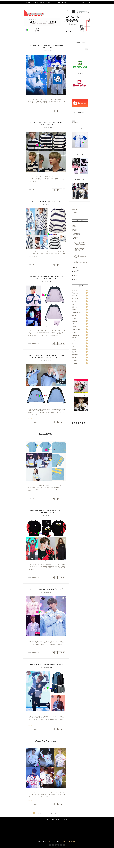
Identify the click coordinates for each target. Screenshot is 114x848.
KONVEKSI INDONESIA (76, 329)
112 (51, 813)
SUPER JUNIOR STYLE (75, 359)
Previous (27, 74)
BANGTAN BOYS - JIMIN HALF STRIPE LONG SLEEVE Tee (46, 511)
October (75, 235)
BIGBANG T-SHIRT (75, 299)
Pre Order (28, 2)
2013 (74, 276)
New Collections (37, 2)
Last (58, 813)
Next (64, 74)
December (76, 233)
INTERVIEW (74, 323)
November (76, 234)
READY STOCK (74, 343)
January (75, 270)
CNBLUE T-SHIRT (75, 304)
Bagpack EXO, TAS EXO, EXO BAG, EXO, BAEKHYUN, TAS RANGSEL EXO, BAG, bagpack (80, 395)
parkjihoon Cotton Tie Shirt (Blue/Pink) (46, 589)
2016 (74, 272)
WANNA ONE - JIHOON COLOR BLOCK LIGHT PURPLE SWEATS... (80, 246)
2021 (74, 227)
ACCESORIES (74, 295)
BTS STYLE (45, 204)
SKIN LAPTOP (74, 351)
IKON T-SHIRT (74, 320)
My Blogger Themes (73, 841)
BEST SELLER (50, 2)
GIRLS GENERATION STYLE (76, 312)
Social (44, 2)
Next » (55, 813)
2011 (74, 279)
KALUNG (73, 327)
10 (54, 789)
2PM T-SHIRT (74, 292)
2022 (74, 226)
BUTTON (73, 303)
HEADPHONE (74, 318)
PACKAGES (74, 211)
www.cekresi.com (75, 122)
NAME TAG (74, 337)
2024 (74, 225)
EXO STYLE (74, 309)
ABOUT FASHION (75, 293)
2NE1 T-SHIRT (74, 290)
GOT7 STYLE (74, 313)
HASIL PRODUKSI (75, 209)
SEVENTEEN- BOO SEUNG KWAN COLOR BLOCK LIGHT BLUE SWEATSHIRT (46, 356)
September (76, 237)
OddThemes (63, 841)
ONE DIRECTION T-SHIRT (76, 338)
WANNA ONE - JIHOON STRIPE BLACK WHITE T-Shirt (46, 124)
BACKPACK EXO (75, 298)
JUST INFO (74, 326)
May (75, 266)
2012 (74, 278)
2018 (74, 231)
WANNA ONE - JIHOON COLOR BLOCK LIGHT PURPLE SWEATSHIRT (46, 277)
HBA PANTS (74, 315)
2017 (74, 271)
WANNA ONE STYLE (45, 50)
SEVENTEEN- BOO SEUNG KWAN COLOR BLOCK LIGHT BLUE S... (79, 249)
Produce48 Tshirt (46, 434)
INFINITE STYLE (74, 321)
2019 (74, 230)
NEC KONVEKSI (74, 214)
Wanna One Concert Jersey (46, 741)
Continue (30, 107)
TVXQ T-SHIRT (74, 363)
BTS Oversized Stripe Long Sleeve (46, 201)
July (75, 238)
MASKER (73, 334)
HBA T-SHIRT (74, 317)
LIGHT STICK (74, 332)
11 (56, 789)
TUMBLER (73, 362)
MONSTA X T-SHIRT (75, 335)
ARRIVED (73, 296)
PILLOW (73, 340)
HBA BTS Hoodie (77, 411)
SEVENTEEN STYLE (45, 360)
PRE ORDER (74, 341)
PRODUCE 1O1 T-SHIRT (44, 436)
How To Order (57, 2)
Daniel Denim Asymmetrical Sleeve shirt (46, 664)
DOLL (73, 306)
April (75, 267)
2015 (74, 274)
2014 (74, 275)
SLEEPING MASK (75, 354)
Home (24, 2)
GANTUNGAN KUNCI (75, 310)
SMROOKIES (74, 357)
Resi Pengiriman (63, 2)
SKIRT (73, 352)
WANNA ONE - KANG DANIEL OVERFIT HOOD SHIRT (46, 46)
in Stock (32, 2)
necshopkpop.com (35, 110)
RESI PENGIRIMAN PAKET (76, 345)
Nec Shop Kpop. (49, 841)
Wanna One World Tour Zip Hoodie (80, 262)
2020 (74, 229)
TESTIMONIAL (74, 212)
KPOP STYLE (74, 331)
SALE (73, 346)
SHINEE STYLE (74, 349)
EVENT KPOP (74, 307)
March (75, 268)
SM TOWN (74, 355)
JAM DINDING (74, 324)
